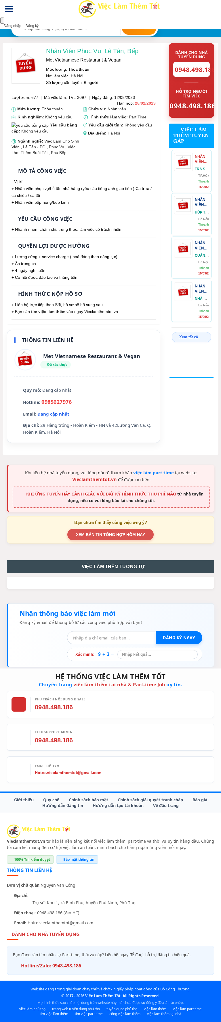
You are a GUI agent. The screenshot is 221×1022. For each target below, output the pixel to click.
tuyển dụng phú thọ (121, 1008)
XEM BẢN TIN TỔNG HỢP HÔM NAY (110, 534)
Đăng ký (32, 26)
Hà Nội (77, 76)
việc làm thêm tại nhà (164, 1013)
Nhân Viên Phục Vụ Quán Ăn (200, 246)
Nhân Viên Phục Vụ (200, 289)
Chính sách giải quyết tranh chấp (150, 799)
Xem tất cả (188, 337)
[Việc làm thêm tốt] (38, 831)
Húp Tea (202, 212)
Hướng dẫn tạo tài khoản (118, 805)
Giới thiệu (24, 799)
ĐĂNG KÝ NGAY (179, 637)
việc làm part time (153, 472)
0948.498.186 (54, 707)
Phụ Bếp (58, 152)
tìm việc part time (89, 1013)
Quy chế (51, 799)
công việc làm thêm (124, 1013)
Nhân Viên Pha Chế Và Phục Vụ (202, 159)
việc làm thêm (155, 1008)
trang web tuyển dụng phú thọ (76, 1008)
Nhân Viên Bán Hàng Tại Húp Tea (200, 202)
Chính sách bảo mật (88, 799)
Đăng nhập (12, 26)
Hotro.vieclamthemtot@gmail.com (68, 772)
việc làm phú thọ (32, 1008)
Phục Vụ (57, 147)
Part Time (137, 117)
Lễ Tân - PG (34, 147)
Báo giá (200, 799)
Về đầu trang (166, 805)
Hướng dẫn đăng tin (62, 805)
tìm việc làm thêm (48, 311)
